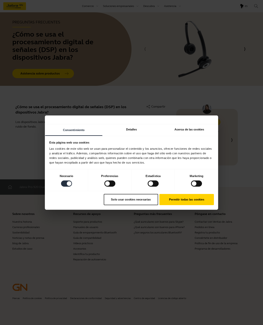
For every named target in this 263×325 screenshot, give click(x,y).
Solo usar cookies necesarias (131, 199)
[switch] (109, 183)
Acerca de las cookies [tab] (189, 129)
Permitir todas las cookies (186, 199)
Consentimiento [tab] (74, 129)
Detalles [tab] (131, 129)
